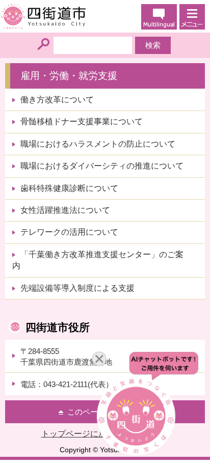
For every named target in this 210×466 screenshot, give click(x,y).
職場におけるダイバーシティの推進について (101, 165)
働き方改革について (57, 99)
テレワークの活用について (69, 232)
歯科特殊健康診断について (69, 188)
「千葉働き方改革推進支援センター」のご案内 (97, 260)
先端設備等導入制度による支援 (77, 288)
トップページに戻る (78, 433)
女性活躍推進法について (65, 210)
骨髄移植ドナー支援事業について (81, 121)
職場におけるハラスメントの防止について (97, 144)
